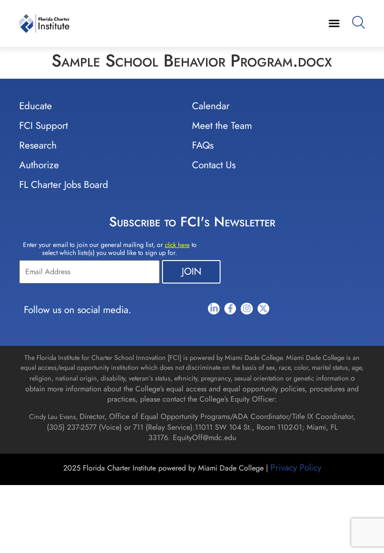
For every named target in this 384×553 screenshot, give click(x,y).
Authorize (39, 165)
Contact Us (214, 165)
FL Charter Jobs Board (63, 185)
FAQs (203, 145)
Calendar (210, 106)
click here (177, 244)
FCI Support (43, 126)
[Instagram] (246, 308)
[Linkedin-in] (214, 308)
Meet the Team (222, 126)
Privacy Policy (295, 467)
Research (38, 145)
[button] (334, 23)
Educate (35, 106)
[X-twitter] (263, 308)
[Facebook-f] (230, 308)
